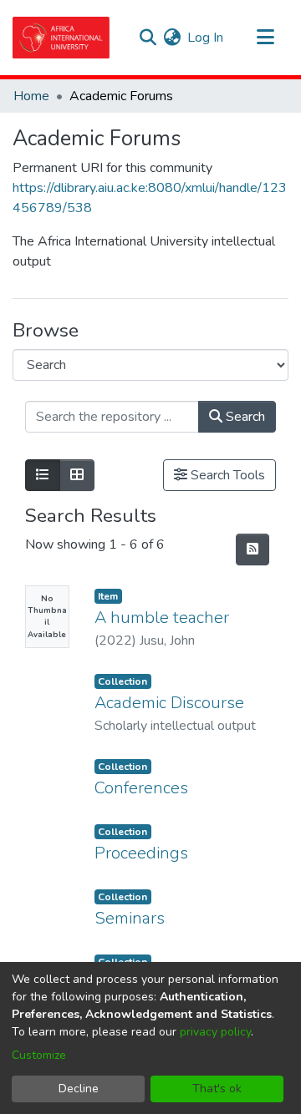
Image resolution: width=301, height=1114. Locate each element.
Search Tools (226, 475)
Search (243, 417)
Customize (39, 1055)
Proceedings (141, 853)
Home (31, 96)
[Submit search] (147, 38)
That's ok (217, 1088)
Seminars (129, 918)
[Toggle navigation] (265, 37)
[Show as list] (42, 475)
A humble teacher (161, 617)
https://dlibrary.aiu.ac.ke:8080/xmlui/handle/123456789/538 (150, 198)
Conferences (141, 788)
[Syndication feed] (252, 549)
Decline (79, 1088)
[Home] (61, 37)
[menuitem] (171, 38)
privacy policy (215, 1032)
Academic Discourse (169, 702)
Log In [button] (206, 37)
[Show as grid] (76, 475)
